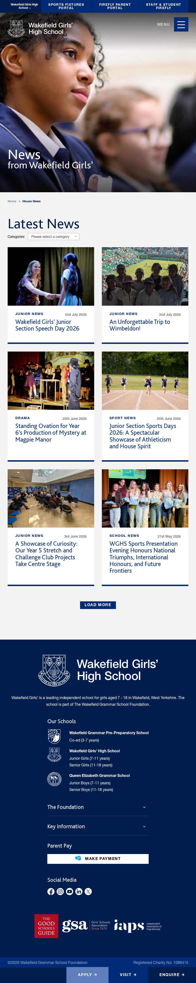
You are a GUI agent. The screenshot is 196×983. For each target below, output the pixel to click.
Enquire (169, 975)
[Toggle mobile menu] (181, 24)
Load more (98, 605)
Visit (125, 975)
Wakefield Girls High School (24, 6)
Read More (51, 294)
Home (12, 201)
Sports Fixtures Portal (66, 6)
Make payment (102, 859)
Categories (16, 237)
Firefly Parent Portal (115, 6)
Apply (85, 975)
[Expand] (146, 807)
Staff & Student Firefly (163, 6)
